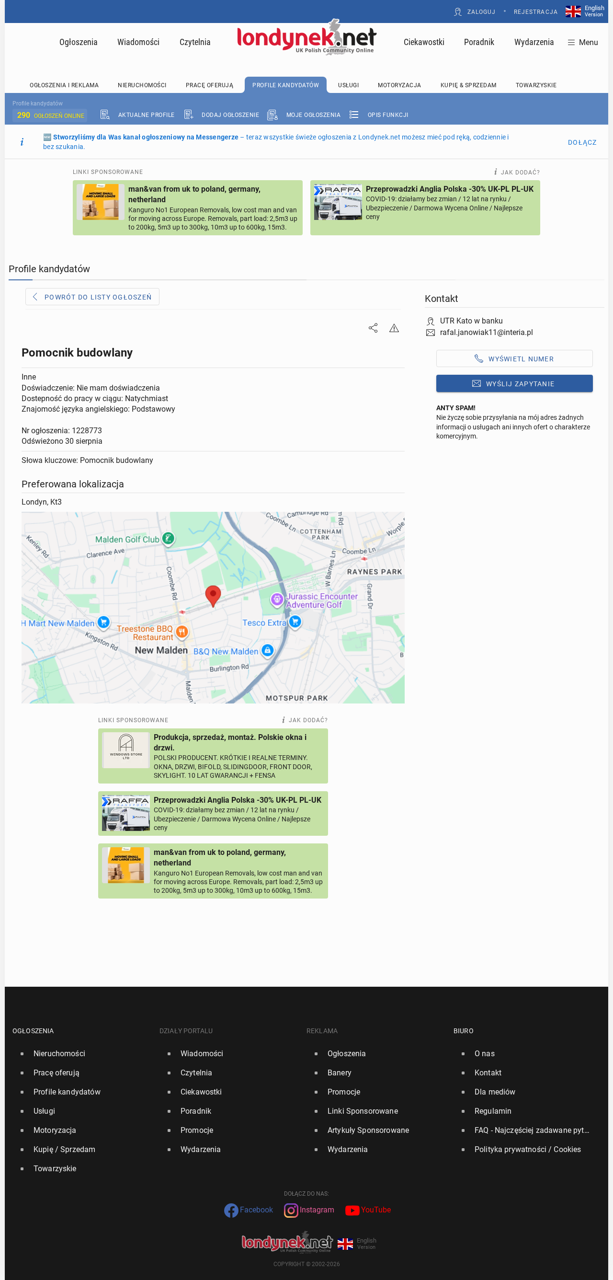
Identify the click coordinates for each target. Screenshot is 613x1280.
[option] (82, 1053)
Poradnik (479, 42)
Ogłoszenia (78, 42)
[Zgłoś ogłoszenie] (394, 327)
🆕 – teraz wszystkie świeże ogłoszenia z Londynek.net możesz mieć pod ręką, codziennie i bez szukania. (276, 141)
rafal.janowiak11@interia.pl (486, 332)
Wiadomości (138, 42)
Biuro (464, 1031)
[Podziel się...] (373, 327)
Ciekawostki (424, 42)
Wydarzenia (534, 42)
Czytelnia (195, 42)
